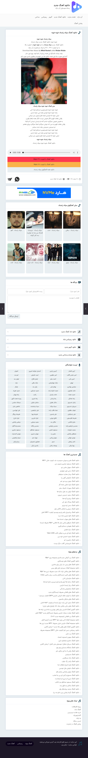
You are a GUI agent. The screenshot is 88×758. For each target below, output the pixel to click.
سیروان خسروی (71, 406)
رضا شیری (35, 399)
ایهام (71, 383)
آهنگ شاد (77, 709)
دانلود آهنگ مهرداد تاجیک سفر (69, 488)
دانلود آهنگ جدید (60, 17)
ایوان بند (16, 379)
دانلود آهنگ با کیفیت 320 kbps (44, 159)
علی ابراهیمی (35, 410)
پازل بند (35, 387)
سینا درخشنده (35, 406)
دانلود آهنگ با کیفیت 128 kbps (44, 164)
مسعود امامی (53, 430)
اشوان (16, 371)
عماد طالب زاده (53, 410)
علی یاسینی (53, 414)
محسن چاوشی (53, 426)
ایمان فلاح (35, 379)
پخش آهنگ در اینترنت (73, 724)
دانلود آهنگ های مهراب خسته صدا (68, 519)
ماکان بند (53, 422)
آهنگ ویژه (28, 743)
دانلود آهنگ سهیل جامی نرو (70, 467)
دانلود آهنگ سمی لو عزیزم (70, 505)
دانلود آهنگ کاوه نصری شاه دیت (68, 516)
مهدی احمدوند (16, 434)
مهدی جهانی (71, 438)
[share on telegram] (10, 179)
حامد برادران (53, 395)
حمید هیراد (16, 391)
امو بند (16, 375)
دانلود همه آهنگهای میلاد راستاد (44, 169)
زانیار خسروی (72, 402)
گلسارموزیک (77, 715)
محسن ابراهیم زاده (71, 426)
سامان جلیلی (35, 402)
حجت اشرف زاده (53, 391)
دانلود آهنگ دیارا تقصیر (71, 529)
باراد (16, 383)
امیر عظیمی (53, 375)
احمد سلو (53, 379)
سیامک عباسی (16, 402)
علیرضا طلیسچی (72, 418)
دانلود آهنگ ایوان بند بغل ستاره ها (68, 491)
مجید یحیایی (35, 422)
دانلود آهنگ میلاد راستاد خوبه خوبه (64, 32)
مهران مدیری (34, 434)
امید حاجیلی (34, 375)
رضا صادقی (71, 399)
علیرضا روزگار (16, 414)
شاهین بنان (16, 406)
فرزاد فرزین (35, 418)
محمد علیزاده (72, 430)
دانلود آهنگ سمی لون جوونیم (69, 471)
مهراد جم (34, 438)
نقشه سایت (72, 17)
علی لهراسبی (16, 410)
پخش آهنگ (78, 23)
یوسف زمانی (53, 446)
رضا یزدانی (53, 399)
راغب (34, 395)
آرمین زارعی (53, 371)
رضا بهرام (16, 395)
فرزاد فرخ (16, 418)
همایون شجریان (35, 442)
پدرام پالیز (16, 442)
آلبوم (50, 17)
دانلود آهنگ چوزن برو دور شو (69, 481)
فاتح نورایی (53, 418)
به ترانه (78, 718)
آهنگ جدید (11, 743)
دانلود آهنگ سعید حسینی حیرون (68, 495)
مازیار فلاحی (71, 422)
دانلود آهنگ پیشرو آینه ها (70, 498)
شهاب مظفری (72, 410)
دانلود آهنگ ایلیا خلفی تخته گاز (69, 485)
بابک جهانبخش (53, 383)
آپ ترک (79, 17)
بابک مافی (35, 383)
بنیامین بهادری (71, 387)
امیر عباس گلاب (71, 375)
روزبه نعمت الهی (16, 399)
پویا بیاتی (71, 446)
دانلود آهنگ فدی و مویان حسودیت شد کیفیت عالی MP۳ (60, 460)
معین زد (53, 434)
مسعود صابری (16, 430)
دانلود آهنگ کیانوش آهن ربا (70, 478)
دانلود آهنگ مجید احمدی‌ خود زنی (68, 536)
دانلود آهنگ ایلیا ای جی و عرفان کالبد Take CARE (63, 533)
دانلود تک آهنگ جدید (56, 179)
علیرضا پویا (35, 414)
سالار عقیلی (53, 402)
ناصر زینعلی (71, 442)
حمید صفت (71, 395)
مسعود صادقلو (34, 430)
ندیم (53, 442)
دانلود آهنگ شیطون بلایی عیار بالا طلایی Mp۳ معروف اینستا (59, 523)
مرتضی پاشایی (16, 422)
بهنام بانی (53, 387)
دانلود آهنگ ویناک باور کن (70, 502)
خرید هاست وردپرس (74, 712)
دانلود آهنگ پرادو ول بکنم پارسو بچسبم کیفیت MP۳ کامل (60, 512)
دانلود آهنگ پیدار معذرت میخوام (69, 474)
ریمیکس (44, 17)
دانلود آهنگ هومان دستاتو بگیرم (68, 526)
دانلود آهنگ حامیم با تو (71, 540)
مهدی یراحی (53, 438)
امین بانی (71, 379)
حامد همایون (72, 391)
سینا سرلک (53, 406)
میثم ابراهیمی (16, 438)
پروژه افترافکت (76, 707)
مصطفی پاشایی (71, 434)
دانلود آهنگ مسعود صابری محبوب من (67, 464)
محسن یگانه (35, 426)
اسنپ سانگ (77, 721)
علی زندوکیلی (72, 414)
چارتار (16, 387)
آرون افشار (72, 371)
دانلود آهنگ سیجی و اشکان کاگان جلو (67, 509)
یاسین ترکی (34, 446)
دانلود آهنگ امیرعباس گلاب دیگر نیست (66, 543)
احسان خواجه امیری (35, 371)
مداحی (37, 17)
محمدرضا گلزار (16, 426)
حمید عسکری (35, 391)
